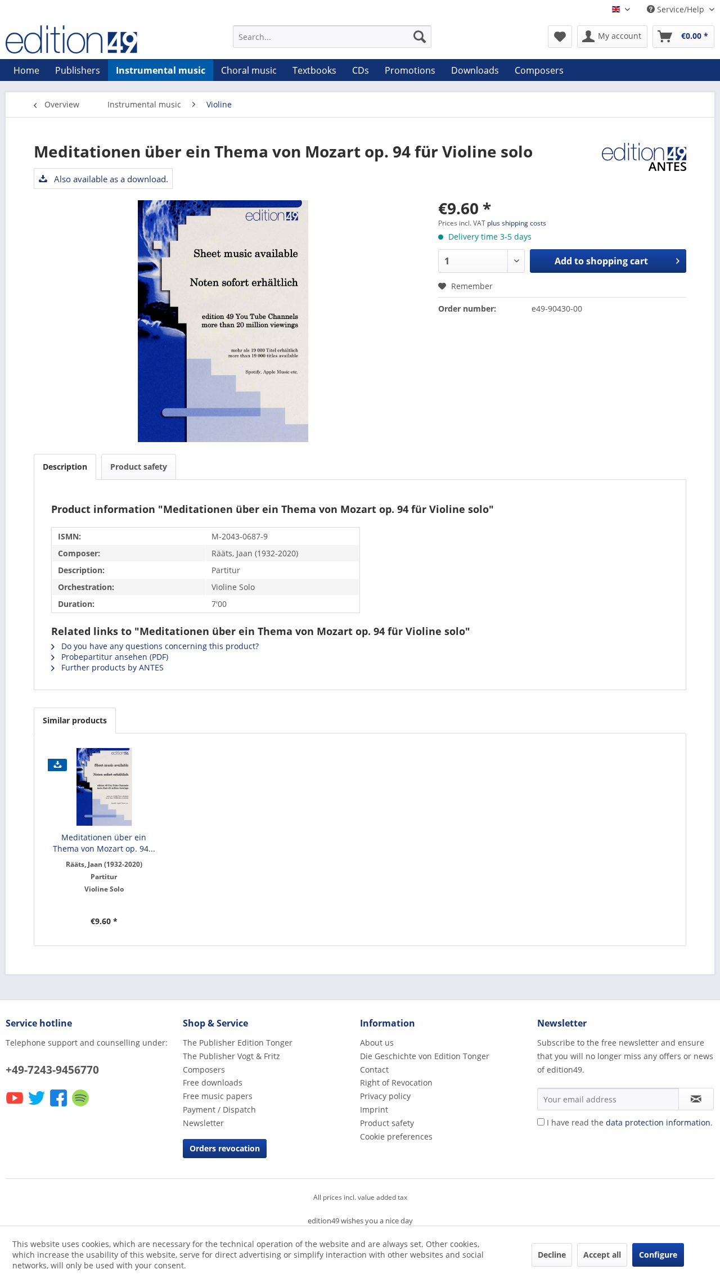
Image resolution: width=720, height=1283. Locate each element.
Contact (374, 1069)
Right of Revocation (396, 1082)
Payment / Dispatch (219, 1109)
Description (65, 466)
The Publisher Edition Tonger (237, 1042)
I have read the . (630, 1122)
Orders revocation (225, 1148)
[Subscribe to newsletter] (696, 1099)
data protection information (658, 1122)
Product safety (138, 466)
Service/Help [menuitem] (680, 9)
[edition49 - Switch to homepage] (93, 39)
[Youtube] (15, 1105)
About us (377, 1042)
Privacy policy (385, 1096)
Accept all (602, 1254)
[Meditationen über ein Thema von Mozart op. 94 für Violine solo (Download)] (104, 787)
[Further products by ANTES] (644, 162)
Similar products (75, 720)
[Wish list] (560, 36)
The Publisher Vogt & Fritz (231, 1056)
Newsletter (203, 1123)
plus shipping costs (516, 223)
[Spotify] (81, 1105)
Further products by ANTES (111, 667)
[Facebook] (59, 1105)
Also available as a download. (110, 178)
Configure (658, 1254)
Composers (204, 1069)
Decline (552, 1254)
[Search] (419, 36)
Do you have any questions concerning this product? (159, 646)
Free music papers (218, 1096)
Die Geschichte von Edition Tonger (424, 1056)
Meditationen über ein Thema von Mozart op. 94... (104, 843)
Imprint (374, 1109)
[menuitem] (332, 36)
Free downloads (212, 1082)
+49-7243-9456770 (52, 1070)
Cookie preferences (396, 1136)
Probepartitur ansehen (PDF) (113, 656)
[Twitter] (37, 1105)
